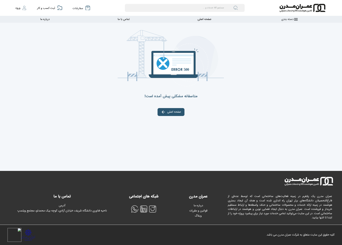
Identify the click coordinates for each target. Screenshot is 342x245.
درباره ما (45, 19)
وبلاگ (198, 216)
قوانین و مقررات (198, 210)
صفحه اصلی (204, 19)
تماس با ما (124, 19)
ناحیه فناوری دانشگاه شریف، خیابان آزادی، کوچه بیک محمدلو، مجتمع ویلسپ (62, 211)
